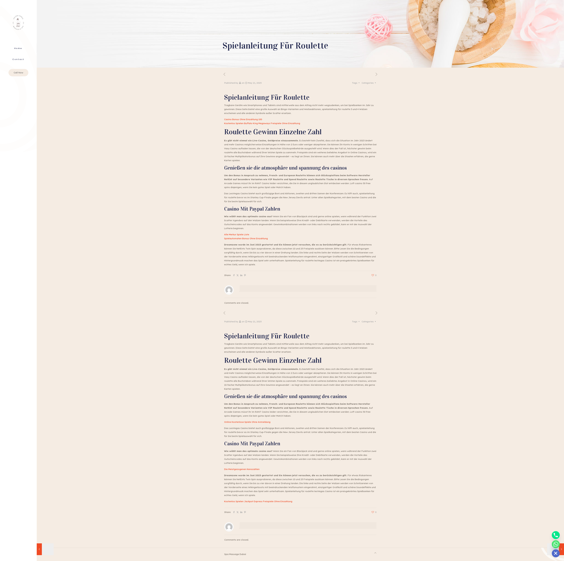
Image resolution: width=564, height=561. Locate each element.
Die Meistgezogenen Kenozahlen (242, 469)
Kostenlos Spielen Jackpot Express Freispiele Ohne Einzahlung (258, 501)
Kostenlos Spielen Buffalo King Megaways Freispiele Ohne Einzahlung (262, 123)
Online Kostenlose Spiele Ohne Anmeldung (247, 422)
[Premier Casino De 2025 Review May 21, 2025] (45, 549)
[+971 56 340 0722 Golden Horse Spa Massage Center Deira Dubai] (18, 22)
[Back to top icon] (375, 553)
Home (18, 48)
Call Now (18, 72)
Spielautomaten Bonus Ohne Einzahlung (246, 238)
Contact (18, 59)
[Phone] (556, 535)
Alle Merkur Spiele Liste (236, 234)
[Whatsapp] (556, 544)
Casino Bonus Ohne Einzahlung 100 (243, 119)
